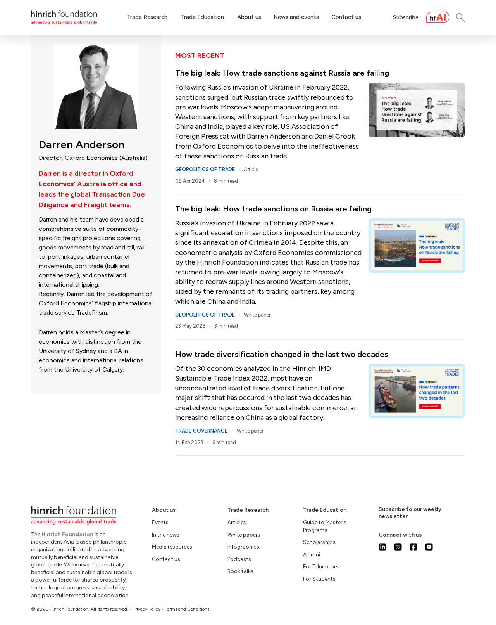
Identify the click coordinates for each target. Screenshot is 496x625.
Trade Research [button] (147, 17)
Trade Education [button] (202, 17)
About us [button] (249, 17)
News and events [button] (296, 17)
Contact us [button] (346, 17)
